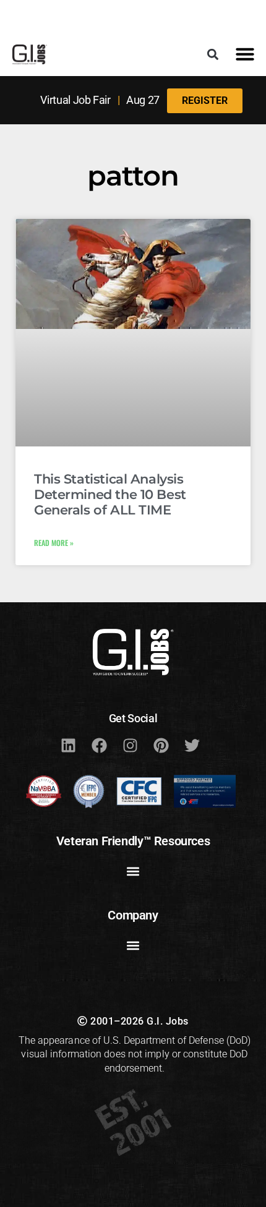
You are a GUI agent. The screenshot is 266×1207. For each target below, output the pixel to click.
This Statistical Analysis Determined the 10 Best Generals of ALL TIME (110, 494)
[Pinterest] (160, 745)
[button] (212, 54)
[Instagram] (129, 745)
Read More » (54, 542)
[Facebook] (99, 745)
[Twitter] (191, 745)
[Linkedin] (68, 745)
